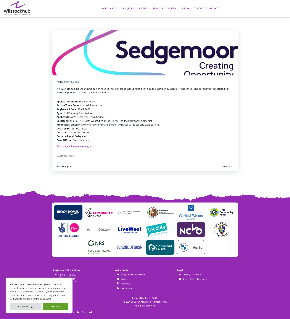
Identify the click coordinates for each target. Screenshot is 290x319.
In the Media (169, 8)
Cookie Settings (26, 306)
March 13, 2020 (71, 81)
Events (143, 8)
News (156, 8)
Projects (128, 8)
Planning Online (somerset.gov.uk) (75, 146)
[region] (39, 295)
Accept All (55, 306)
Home (104, 8)
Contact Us (200, 8)
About (114, 8)
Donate (214, 8)
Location (185, 8)
